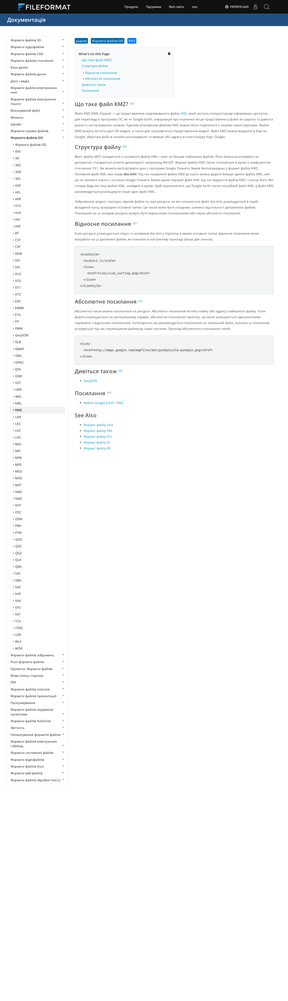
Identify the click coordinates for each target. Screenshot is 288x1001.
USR (18, 635)
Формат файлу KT (97, 442)
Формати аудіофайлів (27, 47)
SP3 (17, 607)
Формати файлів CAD (27, 54)
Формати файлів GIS (27, 137)
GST (18, 383)
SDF (18, 587)
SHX (18, 601)
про (194, 7)
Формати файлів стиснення (32, 60)
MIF (17, 451)
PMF (18, 526)
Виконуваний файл (25, 110)
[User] (255, 6)
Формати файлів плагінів (30, 689)
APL (17, 192)
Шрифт (16, 124)
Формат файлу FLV (98, 436)
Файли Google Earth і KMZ (104, 403)
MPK (18, 457)
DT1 (18, 287)
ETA (18, 315)
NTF (18, 505)
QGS (18, 546)
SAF (17, 573)
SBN (18, 580)
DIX (17, 267)
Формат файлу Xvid (98, 425)
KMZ (18, 410)
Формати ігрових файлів (29, 131)
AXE (18, 226)
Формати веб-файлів (27, 773)
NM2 (18, 492)
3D (17, 158)
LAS (17, 424)
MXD (18, 478)
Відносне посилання (101, 73)
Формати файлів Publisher (31, 721)
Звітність (18, 728)
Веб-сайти (176, 7)
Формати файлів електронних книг (34, 90)
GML (18, 355)
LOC (18, 437)
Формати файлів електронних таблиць (34, 743)
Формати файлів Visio (27, 766)
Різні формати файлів (27, 662)
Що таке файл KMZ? (97, 60)
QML (18, 566)
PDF (13, 682)
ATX (18, 206)
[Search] (266, 6)
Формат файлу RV (97, 448)
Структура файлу (95, 66)
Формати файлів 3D (26, 40)
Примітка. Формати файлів (31, 669)
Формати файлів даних (28, 74)
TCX (18, 621)
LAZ (17, 430)
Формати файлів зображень (32, 655)
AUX (18, 213)
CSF (17, 240)
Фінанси (17, 117)
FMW (18, 328)
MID (18, 444)
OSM (18, 519)
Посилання (90, 90)
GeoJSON (22, 335)
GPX (18, 369)
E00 (17, 301)
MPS (18, 464)
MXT (18, 485)
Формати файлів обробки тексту (35, 780)
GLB (18, 342)
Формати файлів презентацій (33, 696)
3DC (18, 165)
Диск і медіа (20, 81)
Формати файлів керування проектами (32, 711)
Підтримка (153, 7)
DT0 (18, 281)
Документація (26, 19)
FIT (17, 321)
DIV (17, 260)
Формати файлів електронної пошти (33, 101)
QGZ (18, 553)
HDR (18, 389)
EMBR (19, 308)
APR (18, 199)
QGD (18, 539)
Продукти (131, 7)
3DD (18, 172)
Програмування (23, 703)
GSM (18, 376)
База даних (19, 67)
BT (17, 233)
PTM (18, 532)
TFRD (19, 628)
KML (18, 403)
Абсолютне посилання (102, 78)
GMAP (19, 349)
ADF (18, 185)
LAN (18, 417)
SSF (17, 614)
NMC (18, 498)
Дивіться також (94, 84)
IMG (18, 396)
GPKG (19, 362)
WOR (18, 648)
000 (17, 151)
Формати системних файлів (32, 752)
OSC (18, 512)
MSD (18, 471)
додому (81, 41)
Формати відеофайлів (27, 759)
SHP (18, 594)
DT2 (18, 294)
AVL (17, 219)
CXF (17, 246)
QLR (18, 560)
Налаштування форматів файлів (35, 734)
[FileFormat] (46, 6)
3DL (18, 178)
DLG (18, 274)
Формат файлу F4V (98, 430)
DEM (18, 253)
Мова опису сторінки (27, 675)
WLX (18, 641)
